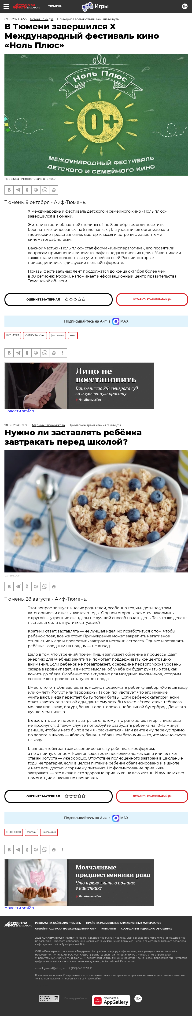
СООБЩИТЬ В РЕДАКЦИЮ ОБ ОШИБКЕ (146, 928)
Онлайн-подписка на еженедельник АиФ (65, 928)
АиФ (52, 179)
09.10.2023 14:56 (15, 19)
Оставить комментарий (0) (152, 299)
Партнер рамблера (75, 998)
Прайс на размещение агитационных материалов (123, 923)
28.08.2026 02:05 (16, 425)
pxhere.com (12, 575)
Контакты (108, 928)
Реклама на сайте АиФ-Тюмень (58, 923)
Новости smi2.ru (20, 411)
